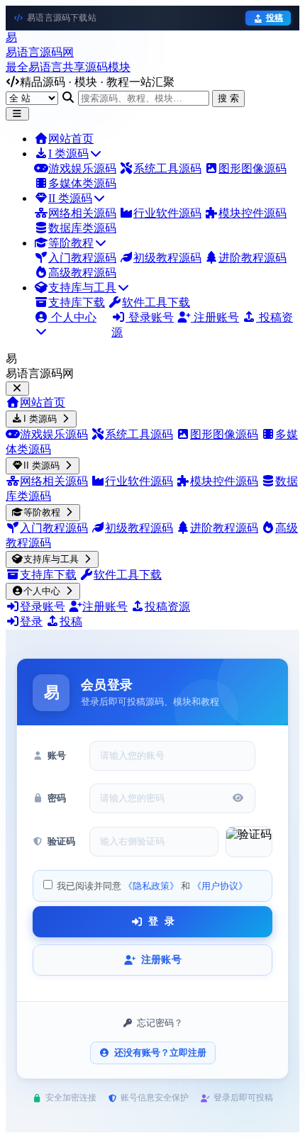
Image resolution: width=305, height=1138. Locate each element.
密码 (57, 798)
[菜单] (17, 114)
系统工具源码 (167, 168)
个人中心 (72, 317)
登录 (31, 621)
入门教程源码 (82, 258)
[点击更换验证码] (249, 841)
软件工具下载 (156, 302)
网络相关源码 (82, 213)
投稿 (274, 17)
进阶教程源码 (252, 258)
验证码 (61, 841)
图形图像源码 (252, 168)
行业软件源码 (167, 213)
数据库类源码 (82, 228)
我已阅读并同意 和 (151, 886)
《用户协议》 (220, 886)
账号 (57, 755)
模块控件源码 (252, 213)
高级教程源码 (82, 273)
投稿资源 (167, 607)
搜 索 (228, 98)
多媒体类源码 (82, 183)
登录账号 (150, 317)
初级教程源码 (167, 258)
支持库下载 (76, 302)
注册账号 (215, 317)
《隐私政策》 (151, 886)
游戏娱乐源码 (82, 168)
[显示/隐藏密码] (238, 798)
